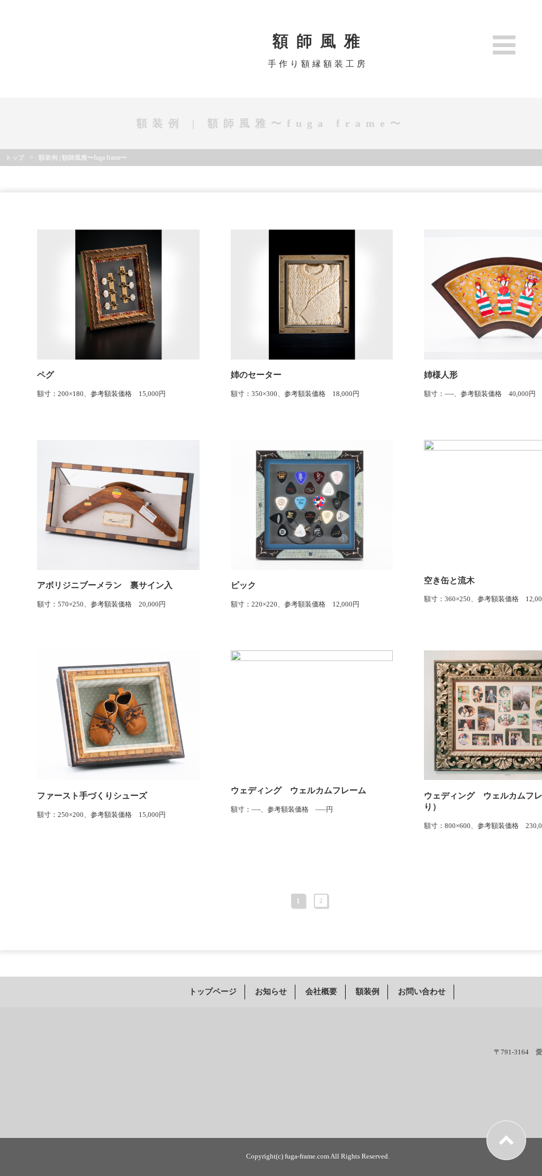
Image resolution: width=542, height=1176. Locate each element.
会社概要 (321, 991)
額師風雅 (320, 41)
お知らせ (271, 991)
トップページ (213, 991)
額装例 (368, 991)
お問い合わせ (422, 991)
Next (341, 901)
